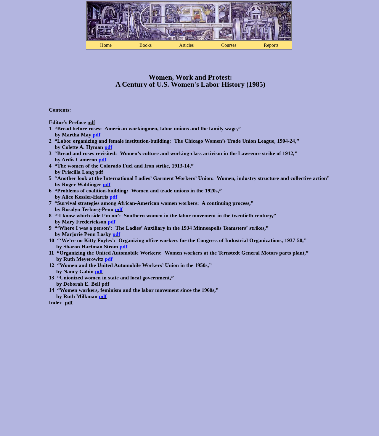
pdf (96, 135)
